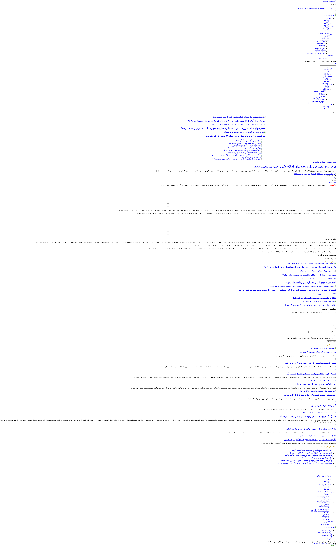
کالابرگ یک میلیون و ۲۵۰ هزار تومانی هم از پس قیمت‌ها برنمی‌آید (242, 150)
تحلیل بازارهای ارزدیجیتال (325, 484)
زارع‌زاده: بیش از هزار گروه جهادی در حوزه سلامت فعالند (244, 152)
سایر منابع (329, 521)
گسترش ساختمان (324, 58)
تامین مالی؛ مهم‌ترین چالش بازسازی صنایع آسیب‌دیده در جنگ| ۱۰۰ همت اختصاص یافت (236, 155)
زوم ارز (334, 177)
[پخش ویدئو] (168, 203)
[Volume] (168, 206)
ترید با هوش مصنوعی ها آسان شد (251, 157)
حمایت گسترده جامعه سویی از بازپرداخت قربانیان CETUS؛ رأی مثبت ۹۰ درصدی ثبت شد (306, 460)
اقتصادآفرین (325, 514)
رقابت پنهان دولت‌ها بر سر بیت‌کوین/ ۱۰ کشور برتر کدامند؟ (310, 305)
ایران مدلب (325, 522)
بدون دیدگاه (332, 182)
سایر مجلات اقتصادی (326, 512)
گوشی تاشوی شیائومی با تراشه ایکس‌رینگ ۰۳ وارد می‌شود (244, 141)
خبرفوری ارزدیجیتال (326, 530)
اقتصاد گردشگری (320, 50)
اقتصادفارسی (325, 517)
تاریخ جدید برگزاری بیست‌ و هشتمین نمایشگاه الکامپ (317, 456)
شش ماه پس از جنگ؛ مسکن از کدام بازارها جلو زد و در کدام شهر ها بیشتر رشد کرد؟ (236, 159)
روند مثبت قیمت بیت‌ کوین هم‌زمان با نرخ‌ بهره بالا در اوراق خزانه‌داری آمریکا (310, 452)
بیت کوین (326, 20)
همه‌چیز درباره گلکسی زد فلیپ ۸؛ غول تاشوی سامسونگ (244, 143)
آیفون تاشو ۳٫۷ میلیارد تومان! (252, 148)
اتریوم (327, 21)
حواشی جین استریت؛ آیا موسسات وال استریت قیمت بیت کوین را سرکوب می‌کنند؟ (308, 455)
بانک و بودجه (325, 38)
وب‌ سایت (333, 335)
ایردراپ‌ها (326, 28)
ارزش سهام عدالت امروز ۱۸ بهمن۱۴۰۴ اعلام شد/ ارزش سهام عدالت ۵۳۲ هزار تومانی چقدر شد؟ (223, 128)
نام (334, 328)
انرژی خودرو (325, 519)
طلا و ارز (326, 36)
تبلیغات (330, 537)
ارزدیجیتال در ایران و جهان (319, 162)
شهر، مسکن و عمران (319, 48)
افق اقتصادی (325, 516)
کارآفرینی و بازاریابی (320, 41)
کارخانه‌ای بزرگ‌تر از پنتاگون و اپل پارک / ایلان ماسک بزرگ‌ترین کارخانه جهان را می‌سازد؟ (226, 121)
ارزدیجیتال (329, 18)
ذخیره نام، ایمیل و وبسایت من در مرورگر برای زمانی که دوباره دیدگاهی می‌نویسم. (310, 338)
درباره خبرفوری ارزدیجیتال (324, 532)
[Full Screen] (167, 206)
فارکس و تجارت (327, 35)
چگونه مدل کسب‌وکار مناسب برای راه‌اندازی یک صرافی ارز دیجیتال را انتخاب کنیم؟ (299, 267)
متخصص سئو (325, 524)
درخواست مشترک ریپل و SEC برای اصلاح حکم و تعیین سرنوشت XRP (295, 166)
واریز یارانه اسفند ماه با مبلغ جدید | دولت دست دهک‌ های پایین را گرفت (312, 450)
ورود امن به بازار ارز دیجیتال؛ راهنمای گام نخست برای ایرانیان (309, 275)
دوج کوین (326, 23)
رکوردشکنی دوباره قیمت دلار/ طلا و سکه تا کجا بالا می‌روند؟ (243, 147)
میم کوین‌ (326, 31)
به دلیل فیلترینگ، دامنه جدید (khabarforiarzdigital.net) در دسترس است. (316, 8)
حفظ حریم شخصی (327, 535)
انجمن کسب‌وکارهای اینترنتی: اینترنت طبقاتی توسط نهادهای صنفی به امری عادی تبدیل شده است (304, 463)
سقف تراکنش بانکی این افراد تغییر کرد (321, 458)
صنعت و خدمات (324, 40)
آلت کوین (326, 25)
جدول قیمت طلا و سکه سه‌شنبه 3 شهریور (248, 140)
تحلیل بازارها (328, 26)
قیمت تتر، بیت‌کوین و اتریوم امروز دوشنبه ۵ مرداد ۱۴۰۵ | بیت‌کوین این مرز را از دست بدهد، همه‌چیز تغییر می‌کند (287, 290)
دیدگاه (333, 325)
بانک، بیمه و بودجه (327, 492)
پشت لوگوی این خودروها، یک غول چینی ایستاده (247, 145)
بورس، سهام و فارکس (322, 496)
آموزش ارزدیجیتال (323, 33)
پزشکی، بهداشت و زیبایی (318, 51)
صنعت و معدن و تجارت (325, 502)
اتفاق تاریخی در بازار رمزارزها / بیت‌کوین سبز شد (314, 297)
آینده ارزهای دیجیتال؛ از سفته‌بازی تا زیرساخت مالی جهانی (310, 282)
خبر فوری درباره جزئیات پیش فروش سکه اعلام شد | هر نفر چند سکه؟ (234, 136)
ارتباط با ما (329, 533)
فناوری (323, 46)
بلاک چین (326, 30)
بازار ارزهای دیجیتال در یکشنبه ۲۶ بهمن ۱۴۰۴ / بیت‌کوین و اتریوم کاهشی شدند (310, 453)
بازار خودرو (322, 45)
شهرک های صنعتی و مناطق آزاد (316, 53)
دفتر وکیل (326, 56)
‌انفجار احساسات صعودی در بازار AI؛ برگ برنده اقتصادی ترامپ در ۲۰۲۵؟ (311, 461)
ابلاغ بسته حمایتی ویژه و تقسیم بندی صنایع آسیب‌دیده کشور (243, 154)
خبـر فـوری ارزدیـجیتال (320, 543)
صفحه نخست (332, 162)
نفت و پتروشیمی (321, 43)
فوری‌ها (330, 55)
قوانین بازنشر (328, 538)
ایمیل (334, 331)
